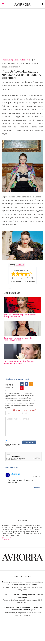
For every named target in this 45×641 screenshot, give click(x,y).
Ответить (37, 487)
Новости (25, 60)
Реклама (6, 539)
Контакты (6, 537)
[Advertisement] (22, 32)
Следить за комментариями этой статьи (12, 444)
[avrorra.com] (22, 4)
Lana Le (20, 264)
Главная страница (10, 60)
